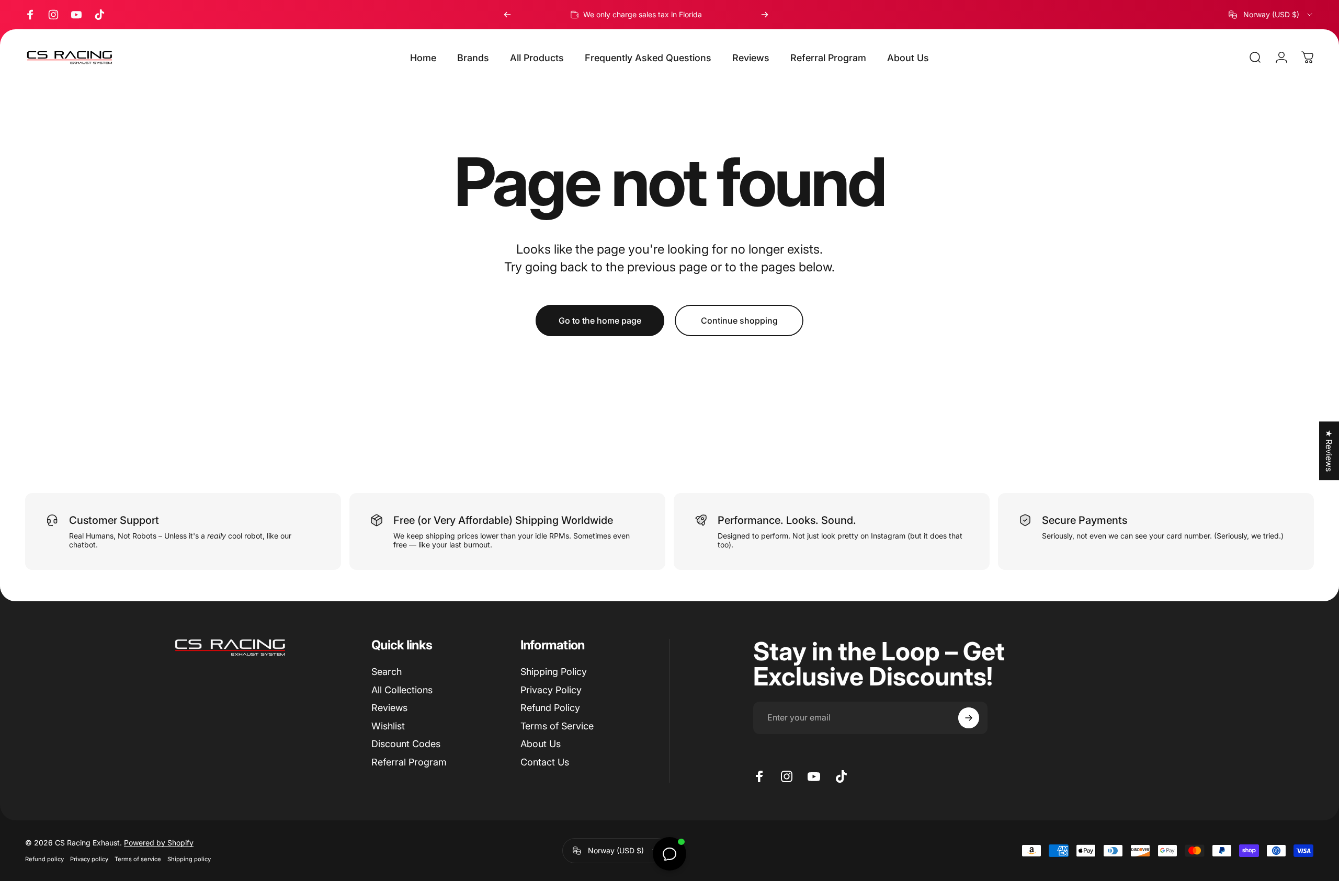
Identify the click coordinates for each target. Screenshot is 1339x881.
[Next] (764, 14)
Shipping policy (189, 859)
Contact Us (544, 762)
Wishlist (388, 725)
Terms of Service (557, 725)
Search (386, 671)
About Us (540, 743)
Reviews (389, 707)
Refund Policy (550, 707)
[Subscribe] (968, 717)
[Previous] (507, 14)
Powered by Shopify (159, 842)
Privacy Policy (551, 689)
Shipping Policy (553, 671)
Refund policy (44, 859)
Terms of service (138, 859)
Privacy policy (89, 859)
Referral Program (409, 762)
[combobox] (1271, 14)
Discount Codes (405, 743)
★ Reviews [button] (1329, 451)
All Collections (402, 689)
